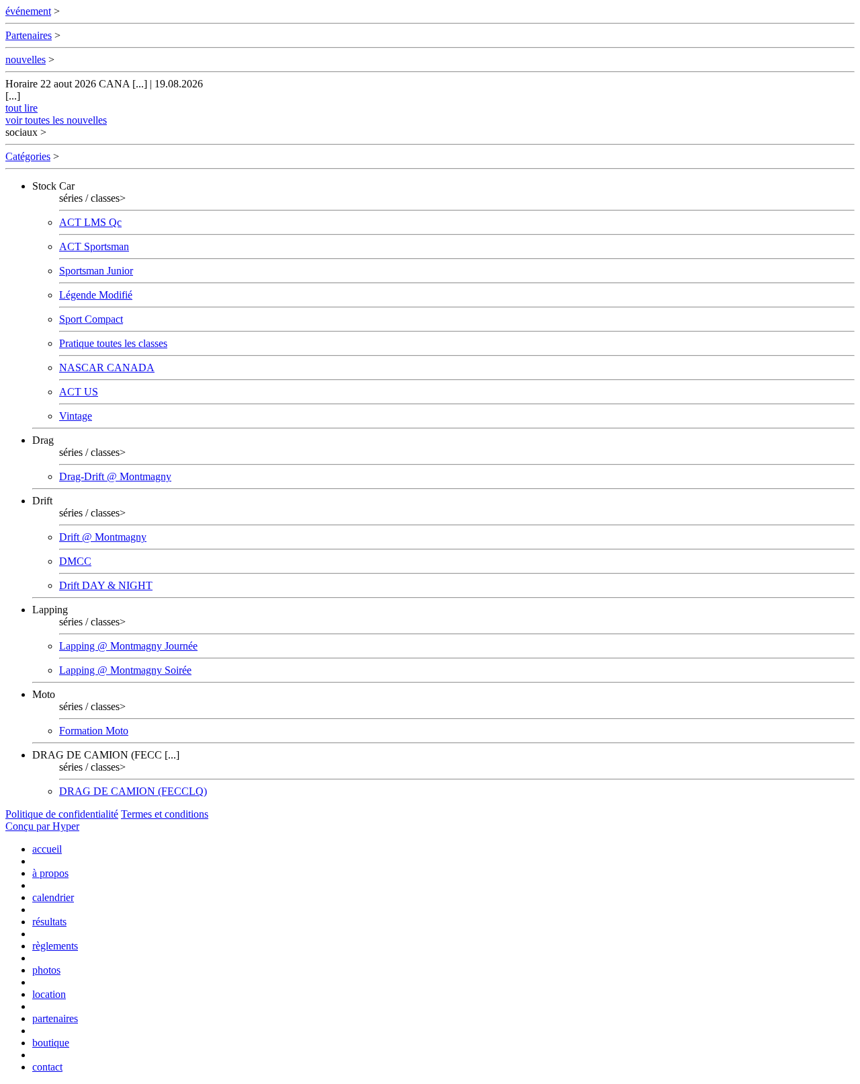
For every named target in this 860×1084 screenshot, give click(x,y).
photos (46, 970)
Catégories (27, 156)
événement (28, 11)
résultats (49, 921)
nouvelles (25, 59)
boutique (50, 1042)
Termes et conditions (164, 814)
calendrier (53, 897)
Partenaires (28, 35)
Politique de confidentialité (61, 814)
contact (47, 1067)
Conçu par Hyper (42, 826)
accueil (47, 849)
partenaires (55, 1018)
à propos (50, 873)
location (49, 994)
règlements (55, 946)
